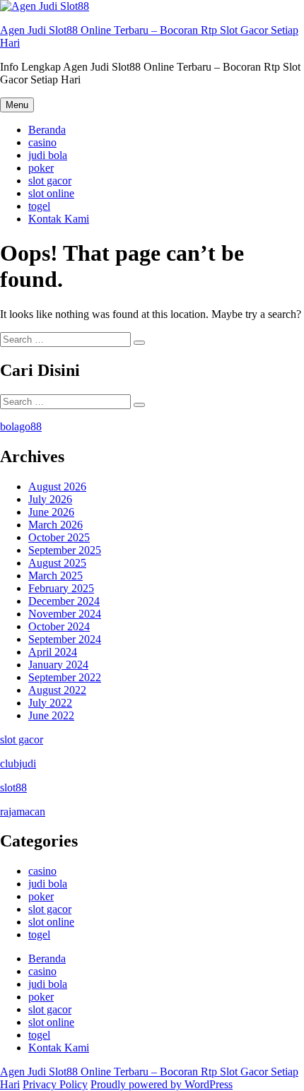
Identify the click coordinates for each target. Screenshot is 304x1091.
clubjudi (18, 763)
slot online (51, 193)
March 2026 (55, 525)
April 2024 (52, 652)
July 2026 (50, 499)
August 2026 (57, 486)
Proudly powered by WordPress (161, 1084)
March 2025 (55, 576)
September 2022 (64, 677)
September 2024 (64, 639)
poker (41, 168)
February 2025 (61, 588)
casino (42, 142)
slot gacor (49, 181)
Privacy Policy (55, 1084)
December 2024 (64, 601)
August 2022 (57, 690)
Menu (17, 105)
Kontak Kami (58, 219)
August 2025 (57, 563)
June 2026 (51, 512)
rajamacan (22, 812)
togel (39, 206)
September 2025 (64, 550)
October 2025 (59, 537)
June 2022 (51, 715)
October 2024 (59, 626)
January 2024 (58, 665)
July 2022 (50, 703)
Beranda (47, 130)
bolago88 (21, 426)
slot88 (13, 788)
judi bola (47, 155)
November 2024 (64, 614)
